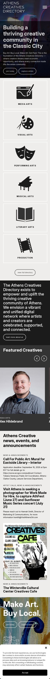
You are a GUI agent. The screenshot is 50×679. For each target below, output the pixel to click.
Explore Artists (27, 71)
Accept (25, 672)
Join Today (10, 71)
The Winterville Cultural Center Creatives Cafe (21, 589)
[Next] (44, 358)
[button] (46, 647)
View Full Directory (25, 272)
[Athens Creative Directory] (14, 7)
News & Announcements (15, 455)
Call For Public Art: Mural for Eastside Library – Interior (24, 461)
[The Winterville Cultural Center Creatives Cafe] (25, 551)
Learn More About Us (14, 337)
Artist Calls (9, 485)
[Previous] (37, 358)
